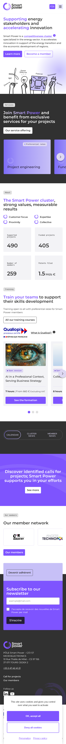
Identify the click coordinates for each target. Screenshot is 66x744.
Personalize (25, 738)
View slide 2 (33, 412)
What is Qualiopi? (41, 332)
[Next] (60, 157)
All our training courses (20, 319)
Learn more (12, 53)
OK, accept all (33, 716)
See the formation (25, 400)
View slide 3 (37, 412)
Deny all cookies (33, 727)
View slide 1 (29, 412)
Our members (14, 552)
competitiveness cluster (38, 36)
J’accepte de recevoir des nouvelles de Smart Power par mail (35, 611)
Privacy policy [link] (40, 738)
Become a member (39, 53)
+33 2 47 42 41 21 (12, 668)
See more (33, 490)
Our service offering (17, 130)
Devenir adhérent (19, 572)
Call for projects (12, 676)
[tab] (12, 435)
